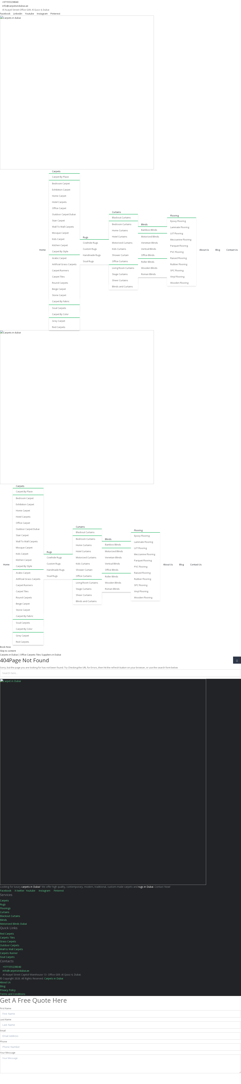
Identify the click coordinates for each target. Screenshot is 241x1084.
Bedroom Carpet (61, 183)
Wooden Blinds (149, 268)
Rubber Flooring (178, 264)
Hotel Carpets (59, 202)
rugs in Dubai (145, 886)
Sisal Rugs (88, 261)
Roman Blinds (148, 274)
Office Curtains (120, 261)
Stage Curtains (120, 274)
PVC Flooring (176, 251)
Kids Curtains (119, 248)
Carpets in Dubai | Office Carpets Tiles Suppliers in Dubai (30, 654)
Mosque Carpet (60, 232)
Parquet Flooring (179, 245)
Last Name (5, 1019)
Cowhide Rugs (90, 242)
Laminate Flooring (179, 227)
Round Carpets (60, 282)
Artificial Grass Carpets (64, 264)
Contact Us (232, 249)
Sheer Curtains (120, 280)
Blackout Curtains (121, 217)
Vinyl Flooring (177, 276)
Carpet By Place (60, 176)
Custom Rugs (90, 248)
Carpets (56, 171)
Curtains (116, 212)
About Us (204, 249)
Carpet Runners (60, 270)
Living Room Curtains (123, 268)
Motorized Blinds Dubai (13, 923)
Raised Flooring (178, 258)
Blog (217, 249)
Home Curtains (120, 230)
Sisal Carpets (59, 308)
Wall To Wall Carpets (63, 226)
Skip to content (8, 650)
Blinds (144, 224)
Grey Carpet (58, 320)
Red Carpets (58, 327)
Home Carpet (59, 195)
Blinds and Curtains (122, 286)
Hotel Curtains (119, 236)
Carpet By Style (60, 251)
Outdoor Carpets (9, 945)
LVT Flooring (176, 233)
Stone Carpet (59, 295)
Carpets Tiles (7, 937)
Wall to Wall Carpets (11, 949)
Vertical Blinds (148, 248)
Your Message (7, 1052)
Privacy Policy (8, 990)
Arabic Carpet (59, 258)
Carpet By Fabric (60, 301)
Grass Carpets (8, 941)
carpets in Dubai (30, 886)
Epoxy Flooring (178, 221)
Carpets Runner (9, 953)
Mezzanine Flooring (180, 239)
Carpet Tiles (58, 276)
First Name (5, 1008)
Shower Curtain (120, 255)
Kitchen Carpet (60, 245)
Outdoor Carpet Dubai (64, 214)
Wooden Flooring (179, 282)
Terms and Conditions (12, 994)
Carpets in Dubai (53, 978)
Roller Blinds (147, 261)
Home (42, 249)
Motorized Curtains (122, 242)
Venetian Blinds (149, 242)
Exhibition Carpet (61, 189)
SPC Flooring (176, 270)
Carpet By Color (60, 314)
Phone (3, 1041)
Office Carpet (59, 208)
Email (3, 1030)
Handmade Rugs (92, 255)
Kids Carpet (58, 239)
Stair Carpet (58, 220)
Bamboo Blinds (149, 229)
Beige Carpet (59, 289)
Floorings (5, 908)
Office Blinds (148, 255)
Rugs (85, 237)
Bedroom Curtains (121, 224)
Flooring (174, 215)
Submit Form (11, 1077)
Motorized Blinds (150, 236)
